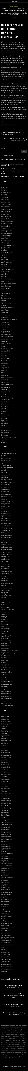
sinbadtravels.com (5, 489)
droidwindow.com (5, 897)
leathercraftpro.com (6, 640)
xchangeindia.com (5, 930)
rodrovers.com (4, 796)
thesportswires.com (6, 544)
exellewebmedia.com (6, 486)
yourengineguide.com (6, 923)
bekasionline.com (5, 199)
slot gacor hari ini (12, 1038)
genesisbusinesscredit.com (8, 307)
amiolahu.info (4, 370)
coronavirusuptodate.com (7, 808)
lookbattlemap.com (5, 504)
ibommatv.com (4, 196)
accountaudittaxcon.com (7, 624)
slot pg (13, 76)
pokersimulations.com (6, 822)
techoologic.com (5, 913)
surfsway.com (4, 786)
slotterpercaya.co (5, 662)
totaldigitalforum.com (6, 940)
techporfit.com (4, 197)
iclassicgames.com (5, 518)
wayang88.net (4, 844)
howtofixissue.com (5, 211)
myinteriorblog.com (6, 903)
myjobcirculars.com (5, 231)
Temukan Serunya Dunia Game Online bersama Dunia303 (13, 133)
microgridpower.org (6, 642)
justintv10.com (4, 345)
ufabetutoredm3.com (6, 696)
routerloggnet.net (5, 237)
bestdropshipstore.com (7, 783)
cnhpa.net (3, 604)
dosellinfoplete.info (5, 387)
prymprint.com (4, 626)
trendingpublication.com (7, 681)
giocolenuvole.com (5, 762)
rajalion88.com (4, 728)
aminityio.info (4, 368)
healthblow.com (5, 276)
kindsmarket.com (5, 310)
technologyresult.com (6, 772)
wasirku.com (4, 353)
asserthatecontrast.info (7, 377)
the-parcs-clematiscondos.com (8, 453)
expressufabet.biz (5, 206)
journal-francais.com (6, 343)
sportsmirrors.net (5, 559)
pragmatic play (21, 1034)
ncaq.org (3, 748)
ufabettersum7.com (6, 686)
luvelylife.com (4, 312)
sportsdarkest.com (5, 540)
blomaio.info (4, 386)
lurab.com (3, 963)
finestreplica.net (5, 856)
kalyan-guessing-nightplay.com (8, 269)
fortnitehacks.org (5, 399)
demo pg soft (12, 1030)
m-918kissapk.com (5, 430)
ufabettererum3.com (6, 683)
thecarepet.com (5, 457)
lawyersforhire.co (5, 530)
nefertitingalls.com (5, 738)
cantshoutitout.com (6, 204)
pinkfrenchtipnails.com (6, 554)
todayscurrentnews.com (7, 676)
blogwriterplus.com (6, 458)
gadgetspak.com (5, 812)
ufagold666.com (5, 901)
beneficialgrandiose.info (7, 384)
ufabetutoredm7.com (6, 698)
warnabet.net (4, 418)
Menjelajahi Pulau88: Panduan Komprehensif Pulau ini (13, 160)
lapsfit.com (3, 817)
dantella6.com (4, 238)
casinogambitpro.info (6, 462)
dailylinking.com (5, 759)
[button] (14, 17)
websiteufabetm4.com (6, 846)
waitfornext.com (5, 875)
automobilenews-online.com (8, 937)
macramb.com (4, 314)
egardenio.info (4, 619)
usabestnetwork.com (6, 494)
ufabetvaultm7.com (6, 838)
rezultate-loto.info (5, 826)
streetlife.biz (4, 411)
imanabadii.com (5, 439)
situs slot (8, 1034)
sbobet (7, 1056)
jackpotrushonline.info (6, 479)
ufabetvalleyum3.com (6, 700)
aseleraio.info (4, 616)
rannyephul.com (5, 327)
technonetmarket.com (6, 867)
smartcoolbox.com (5, 664)
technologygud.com (6, 594)
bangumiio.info (4, 380)
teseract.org (4, 891)
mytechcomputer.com (6, 966)
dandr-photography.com (7, 339)
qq (2, 1057)
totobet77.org (4, 679)
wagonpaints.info (5, 873)
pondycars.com (5, 909)
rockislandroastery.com (7, 957)
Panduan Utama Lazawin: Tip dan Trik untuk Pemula (13, 168)
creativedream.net (5, 293)
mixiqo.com (4, 643)
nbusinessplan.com (5, 201)
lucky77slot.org (5, 578)
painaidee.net (4, 539)
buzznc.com (4, 947)
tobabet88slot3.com (6, 674)
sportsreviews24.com (6, 575)
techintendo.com (5, 779)
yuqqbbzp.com (4, 805)
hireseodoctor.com (5, 815)
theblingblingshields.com (7, 552)
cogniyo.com (4, 633)
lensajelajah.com (5, 745)
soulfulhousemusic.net (6, 667)
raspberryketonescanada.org (8, 915)
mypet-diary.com (5, 315)
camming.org (4, 726)
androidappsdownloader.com (8, 273)
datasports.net (4, 561)
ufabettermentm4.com (6, 684)
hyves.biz (3, 413)
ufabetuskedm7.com (6, 695)
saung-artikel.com (5, 520)
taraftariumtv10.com (6, 333)
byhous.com (4, 427)
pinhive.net (3, 416)
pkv (17, 1025)
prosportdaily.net (5, 887)
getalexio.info (4, 623)
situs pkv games (5, 1025)
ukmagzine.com (5, 491)
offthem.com (4, 194)
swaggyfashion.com (6, 331)
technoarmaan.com (5, 942)
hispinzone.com (5, 242)
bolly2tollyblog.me (5, 422)
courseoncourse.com (6, 465)
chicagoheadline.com (6, 724)
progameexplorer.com (6, 956)
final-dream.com (5, 882)
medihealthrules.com (6, 916)
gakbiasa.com (4, 434)
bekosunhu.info (4, 382)
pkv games (12, 1050)
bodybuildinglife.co (5, 590)
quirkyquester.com (5, 657)
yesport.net (4, 508)
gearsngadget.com (5, 814)
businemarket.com (5, 532)
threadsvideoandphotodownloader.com (11, 474)
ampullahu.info (4, 374)
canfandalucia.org (5, 921)
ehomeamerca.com (5, 778)
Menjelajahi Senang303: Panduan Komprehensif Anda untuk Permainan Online (12, 177)
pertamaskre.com (5, 472)
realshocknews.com (6, 595)
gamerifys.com (4, 189)
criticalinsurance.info (6, 266)
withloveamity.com (5, 766)
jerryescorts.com (5, 566)
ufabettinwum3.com (6, 689)
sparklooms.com (5, 669)
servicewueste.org (5, 226)
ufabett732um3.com (6, 870)
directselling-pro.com (6, 959)
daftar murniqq (18, 1042)
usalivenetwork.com (6, 477)
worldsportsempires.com (7, 609)
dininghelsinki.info (5, 851)
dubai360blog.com (5, 576)
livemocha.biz (4, 410)
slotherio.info (4, 396)
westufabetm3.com (6, 703)
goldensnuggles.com (6, 503)
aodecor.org (4, 403)
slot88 (3, 1034)
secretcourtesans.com (6, 721)
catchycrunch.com (5, 735)
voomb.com (4, 570)
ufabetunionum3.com (6, 834)
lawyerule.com (4, 346)
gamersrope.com (5, 484)
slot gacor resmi (22, 1038)
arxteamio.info (4, 621)
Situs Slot (11, 125)
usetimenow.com (5, 274)
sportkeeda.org (5, 628)
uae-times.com (4, 187)
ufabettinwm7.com (5, 688)
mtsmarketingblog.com (6, 350)
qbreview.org (4, 225)
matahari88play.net (6, 534)
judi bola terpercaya (16, 1056)
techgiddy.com (4, 475)
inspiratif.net (4, 190)
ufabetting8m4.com (6, 832)
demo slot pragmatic (6, 1036)
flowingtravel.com (5, 249)
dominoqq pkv (7, 1027)
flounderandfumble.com (7, 858)
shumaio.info (4, 394)
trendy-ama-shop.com (6, 892)
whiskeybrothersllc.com (7, 705)
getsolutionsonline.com (6, 262)
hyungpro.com (4, 546)
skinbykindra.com (5, 951)
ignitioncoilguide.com (6, 964)
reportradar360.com (6, 329)
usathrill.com (4, 918)
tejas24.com (4, 355)
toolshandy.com (5, 322)
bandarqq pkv (4, 1030)
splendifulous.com (5, 827)
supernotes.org (5, 607)
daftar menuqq (9, 1042)
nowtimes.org (4, 406)
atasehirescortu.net (6, 563)
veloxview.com (4, 701)
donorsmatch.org (5, 404)
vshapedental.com (5, 920)
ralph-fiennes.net (5, 302)
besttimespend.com (6, 630)
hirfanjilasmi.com (5, 636)
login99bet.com (5, 719)
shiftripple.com (4, 660)
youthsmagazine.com (6, 537)
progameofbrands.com (6, 223)
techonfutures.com (5, 911)
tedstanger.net (5, 868)
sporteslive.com (5, 551)
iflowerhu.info (4, 435)
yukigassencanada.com (6, 802)
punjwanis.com (4, 451)
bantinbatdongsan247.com (7, 467)
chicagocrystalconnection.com (8, 437)
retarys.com (4, 499)
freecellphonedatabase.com (8, 482)
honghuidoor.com (5, 247)
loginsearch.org (5, 401)
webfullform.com (5, 214)
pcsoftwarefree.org (6, 757)
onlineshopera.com (5, 752)
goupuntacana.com (5, 730)
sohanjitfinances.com (6, 665)
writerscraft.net (5, 281)
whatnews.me (4, 880)
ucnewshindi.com (5, 481)
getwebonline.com (5, 297)
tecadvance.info (5, 367)
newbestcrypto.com (6, 515)
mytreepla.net (4, 820)
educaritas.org (4, 743)
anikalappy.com (4, 850)
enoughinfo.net (4, 415)
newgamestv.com (5, 556)
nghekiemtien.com (5, 351)
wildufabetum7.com (6, 707)
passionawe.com (5, 648)
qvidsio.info (4, 392)
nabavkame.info (5, 432)
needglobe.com (5, 645)
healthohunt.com (5, 860)
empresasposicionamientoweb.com (10, 944)
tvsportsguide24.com (6, 573)
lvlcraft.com (4, 791)
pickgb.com (4, 597)
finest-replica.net (5, 884)
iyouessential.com (5, 764)
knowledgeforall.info (6, 286)
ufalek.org (3, 585)
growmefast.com (5, 580)
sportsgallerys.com (6, 558)
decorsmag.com (5, 218)
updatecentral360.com (6, 611)
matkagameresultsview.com (8, 261)
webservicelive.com (6, 971)
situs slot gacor (11, 1032)
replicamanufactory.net (6, 824)
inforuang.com (4, 309)
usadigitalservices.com (6, 290)
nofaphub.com (4, 736)
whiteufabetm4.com (6, 848)
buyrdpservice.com (5, 506)
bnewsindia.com (5, 904)
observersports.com (6, 523)
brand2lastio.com (5, 288)
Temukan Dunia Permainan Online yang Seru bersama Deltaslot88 (14, 139)
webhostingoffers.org (6, 774)
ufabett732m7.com (6, 894)
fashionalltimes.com (6, 939)
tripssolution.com (5, 798)
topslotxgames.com (6, 235)
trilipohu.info (4, 440)
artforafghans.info (5, 360)
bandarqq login (16, 1044)
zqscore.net (4, 614)
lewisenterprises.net (6, 755)
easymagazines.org (6, 635)
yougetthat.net (4, 511)
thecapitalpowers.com (6, 672)
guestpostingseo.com (6, 460)
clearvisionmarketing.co (7, 877)
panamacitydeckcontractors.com (9, 319)
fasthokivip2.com (5, 522)
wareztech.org (4, 493)
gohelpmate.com (5, 278)
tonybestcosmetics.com (7, 945)
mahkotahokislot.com (6, 582)
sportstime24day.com (6, 549)
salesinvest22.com (5, 889)
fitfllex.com (4, 305)
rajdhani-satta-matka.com (7, 279)
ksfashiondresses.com (6, 600)
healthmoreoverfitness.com (8, 233)
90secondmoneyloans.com (7, 793)
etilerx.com (4, 855)
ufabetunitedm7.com (6, 693)
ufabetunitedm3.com (6, 691)
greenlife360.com (5, 202)
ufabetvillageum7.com (6, 839)
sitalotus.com (4, 606)
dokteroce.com (4, 341)
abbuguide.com (5, 771)
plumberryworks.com (6, 652)
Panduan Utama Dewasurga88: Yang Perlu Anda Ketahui (13, 172)
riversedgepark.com (6, 731)
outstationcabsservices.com (8, 927)
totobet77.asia (4, 677)
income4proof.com (5, 742)
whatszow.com (4, 776)
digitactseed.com (5, 790)
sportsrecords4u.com (6, 829)
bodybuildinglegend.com (7, 336)
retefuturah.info (5, 861)
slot (16, 125)
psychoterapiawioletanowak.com (9, 653)
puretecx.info (4, 365)
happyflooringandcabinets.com (8, 588)
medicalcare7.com (5, 254)
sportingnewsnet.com (6, 547)
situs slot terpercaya (17, 1029)
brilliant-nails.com (5, 338)
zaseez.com (4, 733)
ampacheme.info (5, 372)
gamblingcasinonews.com (7, 219)
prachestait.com (5, 358)
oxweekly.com (4, 317)
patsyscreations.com (6, 740)
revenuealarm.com (5, 961)
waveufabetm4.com (6, 843)
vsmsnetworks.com (6, 192)
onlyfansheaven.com (6, 298)
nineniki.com (4, 250)
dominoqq (24, 1056)
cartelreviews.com (5, 784)
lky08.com (3, 300)
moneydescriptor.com (6, 535)
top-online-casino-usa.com (7, 245)
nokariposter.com (5, 267)
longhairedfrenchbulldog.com (8, 528)
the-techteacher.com (6, 935)
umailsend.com (4, 498)
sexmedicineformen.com (7, 659)
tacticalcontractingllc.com (7, 671)
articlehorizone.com (6, 803)
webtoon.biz (4, 542)
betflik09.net (4, 747)
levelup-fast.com (5, 819)
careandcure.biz (5, 631)
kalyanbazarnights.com (6, 243)
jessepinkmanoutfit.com (7, 496)
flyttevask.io (4, 425)
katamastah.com (5, 612)
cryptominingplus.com (6, 525)
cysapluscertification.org (7, 398)
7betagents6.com (5, 807)
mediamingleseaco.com (7, 348)
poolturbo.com (4, 356)
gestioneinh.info (5, 885)
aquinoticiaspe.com (5, 527)
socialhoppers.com (5, 291)
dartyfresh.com (5, 754)
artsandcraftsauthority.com (8, 969)
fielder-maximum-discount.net (8, 303)
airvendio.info (4, 362)
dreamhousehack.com (6, 933)
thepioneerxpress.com (6, 209)
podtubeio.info (4, 389)
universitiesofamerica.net (7, 221)
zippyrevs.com (4, 228)
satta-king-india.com (6, 800)
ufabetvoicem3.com (6, 841)
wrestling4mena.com (6, 285)
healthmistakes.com (6, 599)
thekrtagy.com (4, 928)
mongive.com (4, 259)
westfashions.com (5, 321)
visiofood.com (4, 896)
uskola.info (3, 872)
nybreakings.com (5, 925)
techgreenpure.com (6, 781)
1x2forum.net (4, 718)
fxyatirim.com (4, 769)
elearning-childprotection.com (8, 283)
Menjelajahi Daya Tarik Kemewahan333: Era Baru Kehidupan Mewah (13, 164)
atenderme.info (5, 379)
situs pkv (12, 1025)
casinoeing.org (4, 408)
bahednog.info (4, 469)
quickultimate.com (5, 655)
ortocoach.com (4, 647)
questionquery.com (6, 334)
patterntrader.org (5, 602)
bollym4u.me (4, 420)
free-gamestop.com (6, 487)
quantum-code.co (5, 879)
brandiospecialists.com (6, 252)
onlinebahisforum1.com (6, 723)
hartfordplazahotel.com (7, 428)
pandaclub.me (4, 423)
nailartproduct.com (5, 788)
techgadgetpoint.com (6, 571)
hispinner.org (4, 264)
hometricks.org (4, 638)
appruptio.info (4, 442)
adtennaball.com (5, 255)
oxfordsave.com (5, 516)
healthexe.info (4, 363)
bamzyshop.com (5, 908)
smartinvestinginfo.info (6, 863)
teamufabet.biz (5, 213)
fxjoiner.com (4, 949)
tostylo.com (4, 510)
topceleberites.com (6, 831)
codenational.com (5, 954)
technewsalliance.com (6, 865)
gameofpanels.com (5, 271)
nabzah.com (4, 257)
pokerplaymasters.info (6, 463)
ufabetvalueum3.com (6, 836)
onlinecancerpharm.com (7, 583)
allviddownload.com (6, 216)
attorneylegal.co (5, 568)
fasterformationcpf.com (7, 501)
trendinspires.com (5, 326)
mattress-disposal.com (6, 587)
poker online (18, 1046)
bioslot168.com (5, 968)
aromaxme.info (4, 375)
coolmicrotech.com (5, 932)
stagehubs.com (5, 716)
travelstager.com (5, 324)
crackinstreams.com (6, 810)
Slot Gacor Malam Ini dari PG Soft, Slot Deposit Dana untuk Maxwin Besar (14, 9)
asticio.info (3, 618)
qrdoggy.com (4, 592)
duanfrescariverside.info (7, 853)
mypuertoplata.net (5, 208)
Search (3, 148)
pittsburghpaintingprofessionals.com (10, 650)
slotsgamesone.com (6, 240)
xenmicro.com (4, 750)
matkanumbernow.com (6, 230)
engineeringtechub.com (7, 564)
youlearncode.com (5, 767)
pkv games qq (22, 1048)
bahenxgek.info (4, 470)
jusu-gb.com (4, 455)
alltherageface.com (5, 952)
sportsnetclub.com (5, 513)
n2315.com (4, 295)
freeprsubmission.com (6, 899)
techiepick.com (4, 906)
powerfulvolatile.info (6, 391)
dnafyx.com (4, 760)
